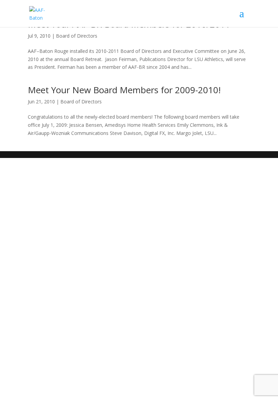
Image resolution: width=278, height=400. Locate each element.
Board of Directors (76, 36)
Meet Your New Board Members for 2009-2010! (124, 90)
